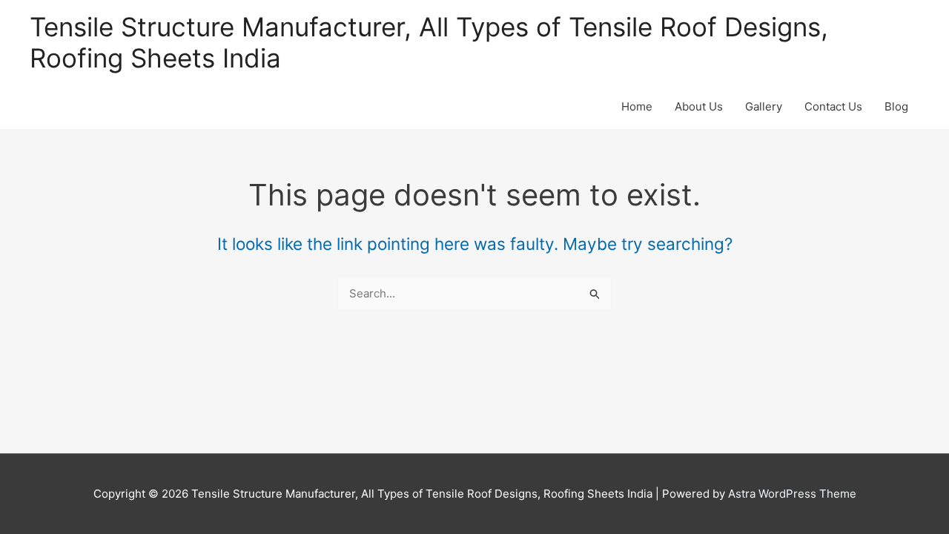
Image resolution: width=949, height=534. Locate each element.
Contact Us (833, 106)
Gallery (763, 106)
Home (636, 106)
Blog (896, 106)
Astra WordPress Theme (792, 494)
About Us (699, 106)
